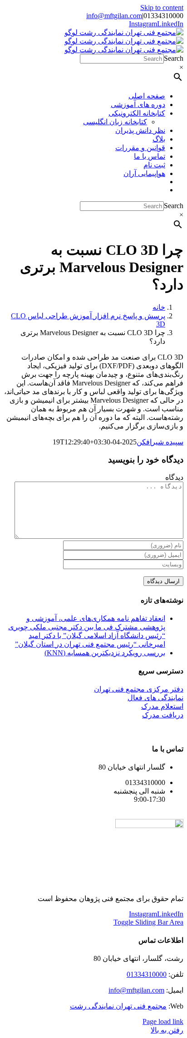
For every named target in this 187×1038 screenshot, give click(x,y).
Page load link (163, 1021)
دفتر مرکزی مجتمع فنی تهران (138, 689)
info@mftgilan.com (114, 15)
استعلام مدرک (162, 706)
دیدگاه (174, 477)
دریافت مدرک (162, 715)
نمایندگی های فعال (155, 698)
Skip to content (161, 7)
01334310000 (147, 974)
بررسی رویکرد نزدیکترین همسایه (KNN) (104, 653)
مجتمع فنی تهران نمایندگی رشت (118, 1006)
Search (173, 58)
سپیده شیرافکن (160, 442)
